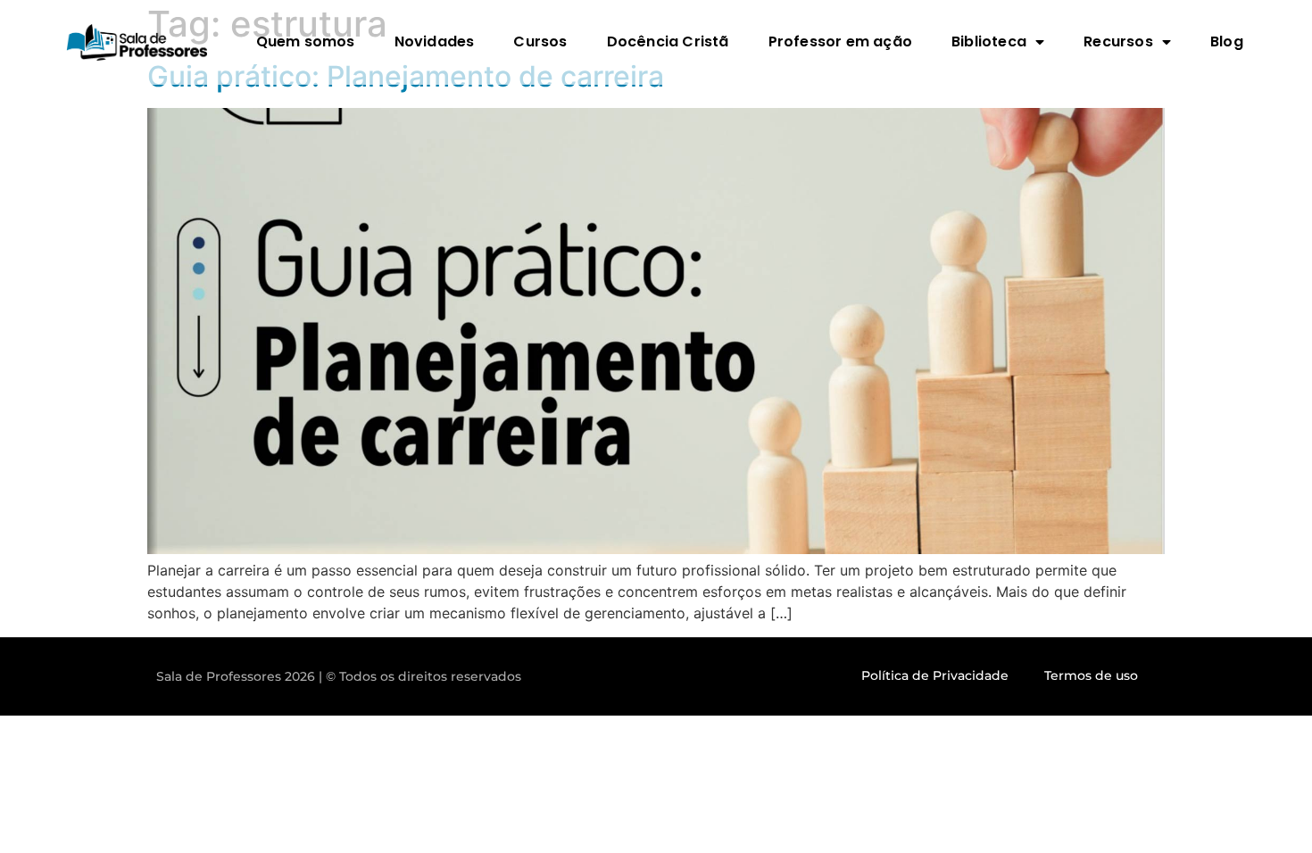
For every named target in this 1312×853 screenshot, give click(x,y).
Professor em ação (840, 41)
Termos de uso (1091, 675)
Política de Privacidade (935, 675)
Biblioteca (988, 41)
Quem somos (305, 41)
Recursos (1118, 41)
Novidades (434, 41)
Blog (1226, 41)
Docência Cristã (668, 41)
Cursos (540, 41)
